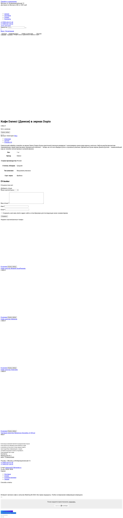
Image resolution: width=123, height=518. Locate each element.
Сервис (6, 14)
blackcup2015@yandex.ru (13, 467)
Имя (3, 206)
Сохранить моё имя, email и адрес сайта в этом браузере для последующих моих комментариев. (35, 213)
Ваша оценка (5, 190)
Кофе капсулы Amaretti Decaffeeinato (13, 268)
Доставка (7, 15)
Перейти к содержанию (9, 1)
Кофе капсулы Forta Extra (9, 370)
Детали (6, 141)
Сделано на (57, 505)
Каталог (10, 35)
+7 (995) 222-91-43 (7, 22)
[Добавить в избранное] (1, 134)
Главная (3, 35)
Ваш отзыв (5, 203)
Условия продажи (10, 477)
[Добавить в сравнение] (3, 134)
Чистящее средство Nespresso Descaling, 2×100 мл (18, 433)
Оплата (6, 17)
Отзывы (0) (8, 142)
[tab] (63, 139)
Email (3, 210)
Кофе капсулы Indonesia (9, 319)
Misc (15, 136)
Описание (7, 139)
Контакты (7, 19)
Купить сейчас (5, 132)
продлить (72, 502)
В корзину (4, 266)
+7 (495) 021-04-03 (7, 24)
